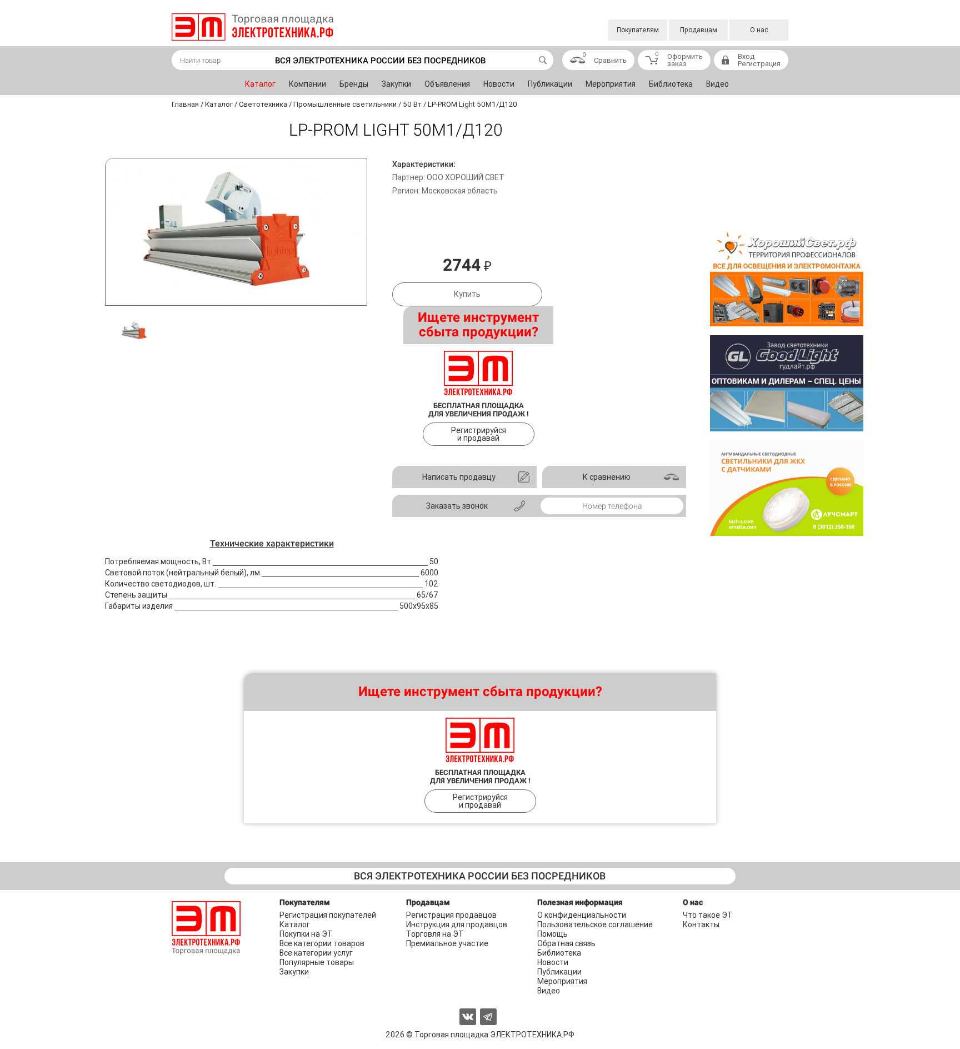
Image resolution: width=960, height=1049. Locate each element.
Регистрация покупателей (327, 915)
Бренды (353, 83)
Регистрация (759, 63)
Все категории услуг (316, 952)
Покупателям (638, 30)
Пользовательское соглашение (595, 924)
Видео (717, 83)
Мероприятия (611, 83)
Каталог (260, 83)
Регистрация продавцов (451, 915)
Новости (498, 83)
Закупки (396, 83)
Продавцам (698, 30)
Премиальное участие (447, 943)
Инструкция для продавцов (456, 924)
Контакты (701, 924)
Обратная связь (566, 943)
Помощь (552, 933)
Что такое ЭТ (708, 915)
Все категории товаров (321, 943)
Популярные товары (316, 962)
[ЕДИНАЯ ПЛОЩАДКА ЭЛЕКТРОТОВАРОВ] (252, 27)
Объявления (447, 83)
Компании (307, 83)
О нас (759, 30)
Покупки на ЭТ (306, 933)
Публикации (550, 83)
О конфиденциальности (581, 915)
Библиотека (671, 83)
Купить (467, 294)
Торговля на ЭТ (435, 933)
